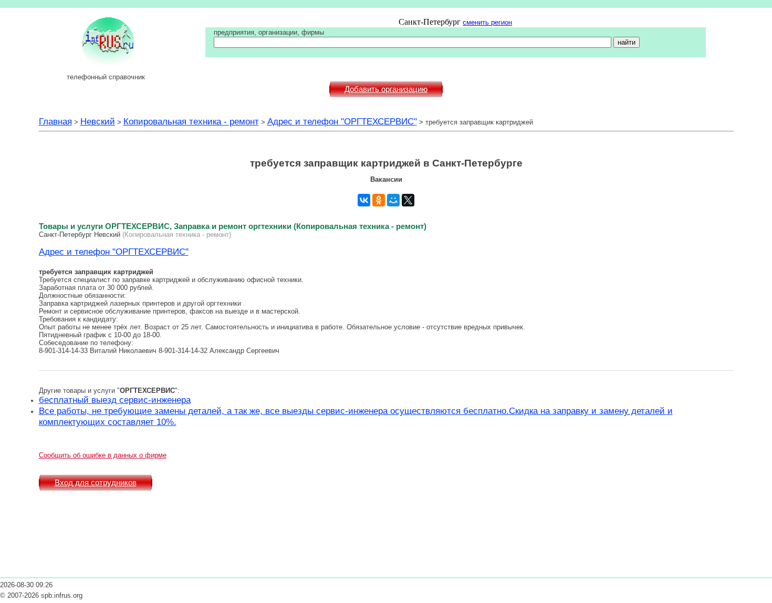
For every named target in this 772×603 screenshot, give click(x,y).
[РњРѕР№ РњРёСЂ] (393, 200)
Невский (97, 121)
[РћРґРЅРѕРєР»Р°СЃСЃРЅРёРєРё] (378, 200)
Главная (55, 121)
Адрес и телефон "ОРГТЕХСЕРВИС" (342, 121)
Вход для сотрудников (96, 483)
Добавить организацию (386, 89)
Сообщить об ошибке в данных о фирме (102, 455)
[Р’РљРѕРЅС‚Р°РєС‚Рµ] (364, 200)
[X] (408, 200)
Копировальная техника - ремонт (191, 121)
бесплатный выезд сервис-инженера (115, 399)
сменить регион (487, 22)
